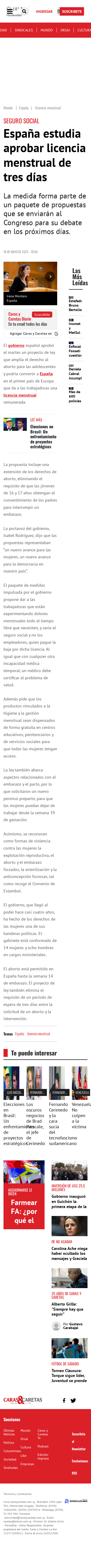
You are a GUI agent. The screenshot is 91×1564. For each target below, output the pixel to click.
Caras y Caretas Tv (43, 1434)
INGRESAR (44, 11)
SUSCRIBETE (72, 11)
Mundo (47, 30)
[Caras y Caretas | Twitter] (73, 1400)
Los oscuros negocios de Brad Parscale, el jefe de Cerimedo (35, 1123)
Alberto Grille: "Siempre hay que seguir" (67, 1309)
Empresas (27, 1464)
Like (23, 1455)
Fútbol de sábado (65, 1363)
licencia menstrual (20, 395)
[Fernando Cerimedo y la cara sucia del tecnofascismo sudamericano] (57, 1098)
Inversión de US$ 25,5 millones (68, 1187)
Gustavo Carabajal (73, 1326)
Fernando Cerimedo (42, 1092)
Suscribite (42, 314)
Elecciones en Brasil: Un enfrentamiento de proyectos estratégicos (43, 436)
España (46, 373)
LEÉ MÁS (36, 419)
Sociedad (10, 1459)
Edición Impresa (43, 1456)
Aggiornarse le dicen (20, 1191)
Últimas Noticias (9, 1432)
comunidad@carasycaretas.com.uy (24, 1517)
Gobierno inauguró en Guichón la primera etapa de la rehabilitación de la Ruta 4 (69, 1206)
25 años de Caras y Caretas (66, 1295)
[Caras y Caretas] (23, 1403)
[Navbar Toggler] (13, 11)
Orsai (65, 30)
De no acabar (62, 1241)
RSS (74, 1472)
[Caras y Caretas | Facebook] (64, 1400)
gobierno (16, 345)
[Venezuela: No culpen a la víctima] (80, 1098)
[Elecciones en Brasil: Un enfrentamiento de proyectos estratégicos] (15, 426)
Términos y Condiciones (18, 1494)
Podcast (43, 1446)
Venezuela (82, 1092)
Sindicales (24, 30)
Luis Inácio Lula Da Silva (22, 1092)
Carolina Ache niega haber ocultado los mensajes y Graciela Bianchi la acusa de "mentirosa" (70, 1258)
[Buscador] (24, 11)
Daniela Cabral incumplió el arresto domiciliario (78, 380)
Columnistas (12, 1451)
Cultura (26, 1447)
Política (9, 1442)
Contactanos (80, 1460)
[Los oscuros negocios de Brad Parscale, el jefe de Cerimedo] (34, 1098)
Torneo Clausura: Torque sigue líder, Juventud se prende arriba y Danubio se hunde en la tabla (69, 1380)
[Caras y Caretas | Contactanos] (82, 1400)
